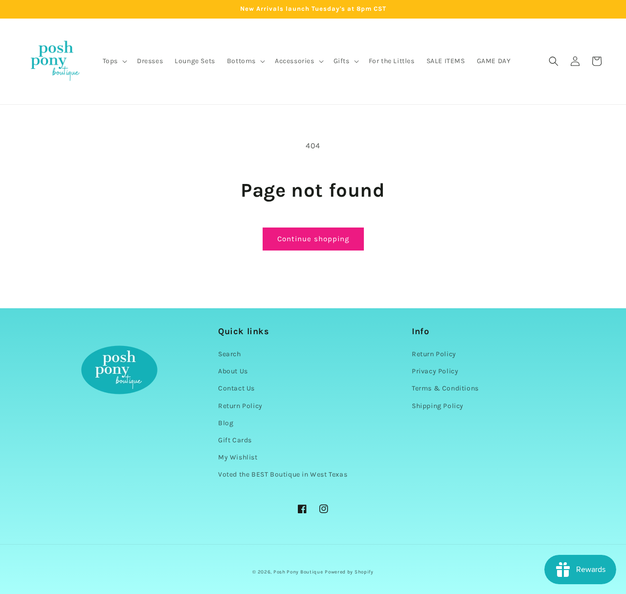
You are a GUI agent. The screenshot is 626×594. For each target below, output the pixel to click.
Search (229, 354)
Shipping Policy (438, 406)
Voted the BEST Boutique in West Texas (282, 474)
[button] (114, 61)
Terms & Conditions (445, 388)
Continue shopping (313, 238)
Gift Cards (235, 440)
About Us (233, 371)
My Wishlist (238, 457)
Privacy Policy (435, 371)
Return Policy (240, 406)
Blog (225, 423)
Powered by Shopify (349, 572)
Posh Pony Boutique (298, 572)
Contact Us (236, 388)
